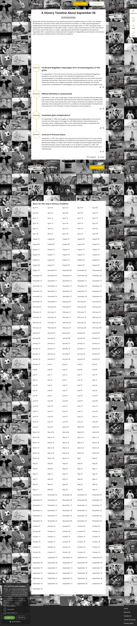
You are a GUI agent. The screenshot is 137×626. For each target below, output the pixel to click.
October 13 (66, 537)
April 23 (65, 229)
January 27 (51, 359)
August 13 (66, 249)
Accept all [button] (9, 617)
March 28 (95, 453)
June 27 (80, 422)
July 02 (65, 364)
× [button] (27, 584)
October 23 (66, 547)
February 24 (96, 323)
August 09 (80, 244)
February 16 (52, 317)
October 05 (96, 526)
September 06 (52, 563)
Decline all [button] (22, 617)
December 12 (67, 281)
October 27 (51, 552)
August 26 (36, 265)
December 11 (52, 281)
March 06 (66, 432)
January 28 (66, 359)
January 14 (81, 343)
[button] (16, 621)
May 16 (94, 474)
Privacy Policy (128, 623)
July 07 (65, 370)
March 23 (95, 448)
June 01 (65, 396)
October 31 (36, 557)
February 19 (96, 317)
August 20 (95, 255)
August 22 (51, 260)
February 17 (67, 317)
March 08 (95, 432)
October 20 (96, 542)
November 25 (97, 516)
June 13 (95, 406)
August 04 (80, 239)
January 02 (51, 333)
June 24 (35, 422)
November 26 (37, 521)
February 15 (37, 317)
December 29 (97, 296)
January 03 (66, 333)
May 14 (65, 474)
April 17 (50, 223)
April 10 (95, 213)
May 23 (50, 484)
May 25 (79, 484)
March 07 (80, 432)
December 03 (82, 270)
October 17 (51, 542)
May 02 (35, 463)
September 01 (52, 557)
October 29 (81, 552)
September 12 (67, 568)
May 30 (79, 490)
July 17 (65, 380)
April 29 (80, 234)
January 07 (51, 338)
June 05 (50, 401)
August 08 (66, 244)
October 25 (96, 547)
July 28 (79, 390)
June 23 (95, 416)
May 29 (65, 490)
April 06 (35, 213)
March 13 (95, 437)
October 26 (36, 552)
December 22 (67, 291)
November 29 (82, 521)
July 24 (94, 385)
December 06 (52, 276)
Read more (7, 602)
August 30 (95, 265)
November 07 (52, 500)
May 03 (50, 463)
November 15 (97, 505)
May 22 (35, 484)
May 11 (94, 469)
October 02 (51, 526)
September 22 (67, 578)
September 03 (82, 557)
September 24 (97, 578)
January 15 (96, 343)
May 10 (79, 469)
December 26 (52, 296)
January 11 (36, 343)
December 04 (97, 270)
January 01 (36, 333)
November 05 (97, 495)
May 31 (94, 490)
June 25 (50, 422)
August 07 (51, 244)
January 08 (66, 338)
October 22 (51, 547)
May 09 (65, 469)
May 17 (35, 479)
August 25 (95, 260)
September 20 (37, 578)
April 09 (80, 213)
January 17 (51, 349)
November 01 (37, 495)
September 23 (82, 578)
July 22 (65, 385)
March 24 (36, 453)
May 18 (50, 479)
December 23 (82, 291)
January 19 (81, 349)
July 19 (94, 380)
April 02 (50, 208)
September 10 (37, 568)
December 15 (37, 286)
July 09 (94, 370)
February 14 (96, 312)
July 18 (79, 380)
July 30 (35, 396)
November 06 (37, 500)
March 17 (80, 443)
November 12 (52, 505)
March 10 (51, 437)
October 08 (66, 531)
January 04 (81, 333)
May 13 (50, 474)
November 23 (67, 516)
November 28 (67, 521)
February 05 (37, 307)
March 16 (66, 443)
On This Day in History (68, 17)
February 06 (52, 307)
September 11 (52, 568)
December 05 (37, 276)
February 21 (52, 323)
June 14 (35, 411)
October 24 (81, 547)
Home (126, 608)
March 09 (36, 437)
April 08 (65, 213)
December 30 (37, 302)
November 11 (37, 505)
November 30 (97, 521)
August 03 (66, 239)
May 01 (94, 458)
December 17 (67, 286)
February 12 (67, 312)
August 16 (36, 255)
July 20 (35, 385)
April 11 (35, 218)
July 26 (50, 390)
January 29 (81, 359)
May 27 (35, 490)
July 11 (50, 375)
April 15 (95, 218)
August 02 (51, 239)
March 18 (95, 443)
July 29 (94, 390)
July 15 (35, 380)
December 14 (97, 281)
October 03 (66, 526)
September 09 (97, 563)
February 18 (81, 317)
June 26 (65, 422)
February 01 (67, 302)
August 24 (80, 260)
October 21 (36, 547)
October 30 (96, 552)
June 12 (80, 406)
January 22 (51, 354)
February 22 (67, 323)
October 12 (51, 537)
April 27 (50, 234)
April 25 (95, 229)
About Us (127, 612)
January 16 (36, 349)
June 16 (65, 411)
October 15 (96, 537)
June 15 (50, 411)
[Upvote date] (100, 87)
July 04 (94, 364)
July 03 (79, 364)
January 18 (66, 349)
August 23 (66, 260)
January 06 (36, 338)
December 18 (82, 286)
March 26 (66, 453)
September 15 (37, 573)
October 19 (81, 542)
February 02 (81, 302)
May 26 (94, 484)
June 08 (95, 401)
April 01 (35, 208)
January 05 (96, 333)
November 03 (67, 495)
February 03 (96, 302)
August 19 (80, 255)
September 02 (67, 557)
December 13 (82, 281)
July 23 (79, 385)
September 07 (67, 563)
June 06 (65, 401)
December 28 (82, 296)
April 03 (65, 208)
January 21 (36, 354)
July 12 (65, 375)
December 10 (37, 281)
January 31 (36, 364)
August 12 (51, 249)
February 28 (81, 328)
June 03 (95, 396)
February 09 (96, 307)
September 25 (37, 584)
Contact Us (127, 616)
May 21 (94, 479)
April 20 (95, 223)
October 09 (81, 531)
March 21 (66, 448)
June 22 (80, 416)
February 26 (52, 328)
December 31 (52, 302)
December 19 (97, 286)
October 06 (36, 531)
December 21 (52, 291)
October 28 (66, 552)
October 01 (36, 526)
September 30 (37, 589)
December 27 (67, 296)
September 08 (82, 563)
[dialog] (16, 603)
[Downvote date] (103, 87)
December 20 (37, 291)
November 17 (52, 510)
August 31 (36, 270)
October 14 (81, 537)
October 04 (81, 526)
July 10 (35, 375)
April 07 (50, 213)
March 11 (66, 437)
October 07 (51, 531)
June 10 (50, 406)
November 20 (97, 510)
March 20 (51, 448)
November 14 (82, 505)
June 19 (35, 416)
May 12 (35, 474)
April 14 (80, 218)
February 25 (37, 328)
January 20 (96, 349)
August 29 (80, 265)
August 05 (95, 239)
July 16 (50, 380)
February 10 (37, 312)
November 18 (67, 510)
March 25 (51, 453)
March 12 (80, 437)
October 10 (96, 531)
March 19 (36, 448)
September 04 (97, 557)
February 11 (52, 312)
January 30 (96, 359)
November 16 (37, 510)
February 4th (96, 328)
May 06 (94, 463)
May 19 (65, 479)
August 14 (80, 249)
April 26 (35, 234)
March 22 (80, 448)
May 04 (65, 463)
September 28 (82, 584)
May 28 (50, 490)
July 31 (50, 396)
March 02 (80, 427)
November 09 (82, 500)
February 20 (37, 323)
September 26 (52, 584)
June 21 (65, 416)
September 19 (97, 573)
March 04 (36, 432)
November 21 (37, 516)
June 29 (35, 427)
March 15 (51, 443)
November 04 (82, 495)
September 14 (97, 568)
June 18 (95, 411)
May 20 (79, 479)
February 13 (81, 312)
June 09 (35, 406)
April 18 (65, 223)
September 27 (67, 584)
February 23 (81, 323)
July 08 (79, 370)
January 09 (81, 338)
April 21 (35, 229)
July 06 (50, 370)
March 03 (95, 427)
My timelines (97, 4)
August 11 (36, 249)
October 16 (36, 542)
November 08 (67, 500)
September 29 (97, 584)
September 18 (82, 573)
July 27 (65, 390)
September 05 (37, 563)
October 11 (36, 537)
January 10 (96, 338)
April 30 (95, 234)
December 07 (67, 276)
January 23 (66, 354)
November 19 (82, 510)
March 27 (80, 453)
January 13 (66, 343)
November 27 (52, 521)
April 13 (65, 218)
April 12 (50, 218)
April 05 (95, 208)
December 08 (82, 276)
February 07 (67, 307)
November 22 (52, 516)
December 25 (37, 296)
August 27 (51, 265)
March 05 (51, 432)
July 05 (35, 370)
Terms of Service (130, 620)
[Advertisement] (68, 50)
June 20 (50, 416)
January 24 (81, 354)
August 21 (36, 260)
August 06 (36, 244)
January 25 (96, 354)
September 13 (82, 568)
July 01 (50, 364)
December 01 (52, 270)
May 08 (50, 469)
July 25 (35, 390)
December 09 (97, 276)
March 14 (36, 443)
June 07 (80, 401)
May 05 (79, 463)
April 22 (50, 229)
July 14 (94, 375)
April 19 (80, 223)
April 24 (80, 229)
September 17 (67, 573)
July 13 (79, 375)
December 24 (97, 291)
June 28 (95, 422)
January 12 (51, 343)
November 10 (97, 500)
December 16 (52, 286)
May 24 (65, 484)
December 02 (67, 270)
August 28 (66, 265)
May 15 (79, 474)
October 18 (66, 542)
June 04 (35, 401)
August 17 (51, 255)
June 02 (80, 396)
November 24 (82, 516)
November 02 (52, 495)
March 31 (66, 458)
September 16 (52, 573)
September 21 (52, 578)
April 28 (65, 234)
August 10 (95, 244)
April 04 (80, 208)
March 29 (36, 458)
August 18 (66, 255)
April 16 (35, 223)
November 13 (67, 505)
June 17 (80, 411)
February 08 (81, 307)
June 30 (50, 427)
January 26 (36, 359)
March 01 (66, 427)
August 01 (36, 239)
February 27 (67, 328)
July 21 (50, 385)
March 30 (51, 458)
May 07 (35, 469)
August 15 (95, 249)
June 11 (65, 406)
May (78, 458)
